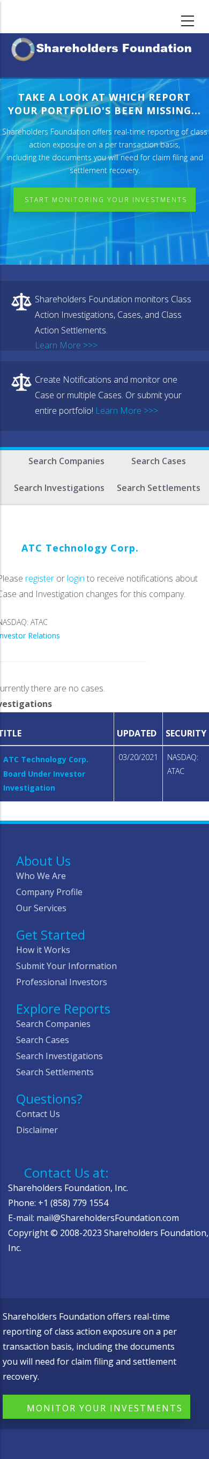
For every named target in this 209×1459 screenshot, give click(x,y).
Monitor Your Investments (105, 1408)
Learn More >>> (66, 345)
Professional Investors (61, 982)
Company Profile (49, 892)
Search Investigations (59, 488)
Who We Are (41, 876)
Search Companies (66, 461)
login (76, 578)
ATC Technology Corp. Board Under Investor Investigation (45, 773)
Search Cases (158, 461)
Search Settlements (158, 488)
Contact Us (38, 1114)
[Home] (104, 47)
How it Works (43, 950)
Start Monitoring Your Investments (106, 199)
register (39, 578)
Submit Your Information (66, 966)
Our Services (41, 908)
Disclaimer (37, 1130)
